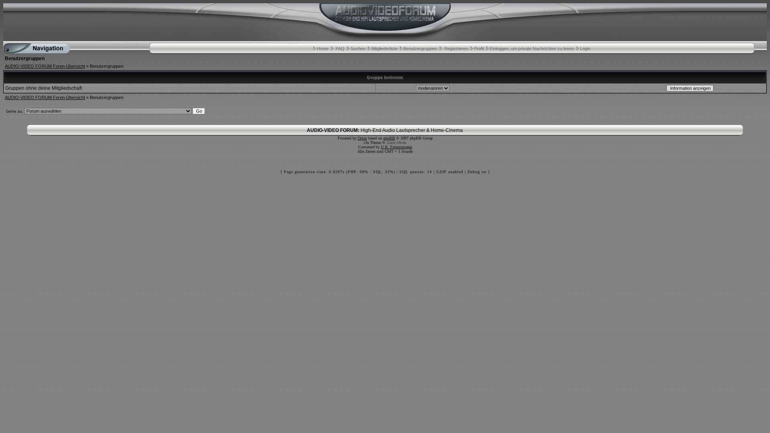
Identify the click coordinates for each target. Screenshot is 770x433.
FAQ (340, 48)
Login (585, 48)
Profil (479, 48)
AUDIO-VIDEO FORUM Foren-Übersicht (45, 66)
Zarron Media (396, 142)
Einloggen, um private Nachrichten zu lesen (532, 48)
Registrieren (456, 48)
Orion (362, 138)
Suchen (358, 48)
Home (322, 48)
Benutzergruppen (420, 48)
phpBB (389, 138)
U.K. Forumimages (396, 147)
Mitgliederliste (384, 48)
